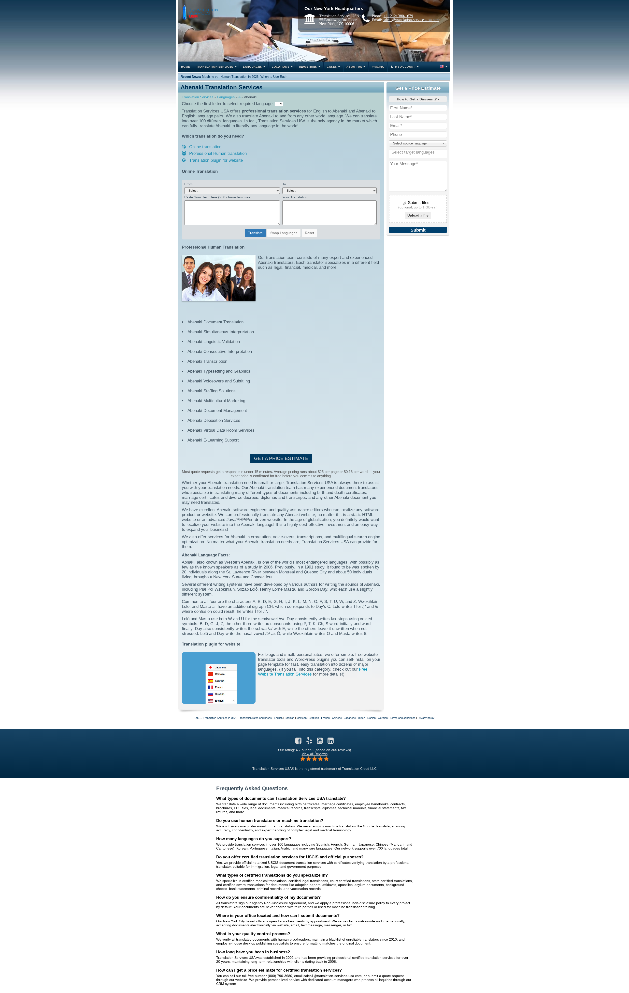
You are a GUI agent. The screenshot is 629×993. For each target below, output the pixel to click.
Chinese (337, 717)
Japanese (350, 717)
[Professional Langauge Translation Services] (199, 11)
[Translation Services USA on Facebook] (298, 742)
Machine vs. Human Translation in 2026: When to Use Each (244, 77)
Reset (309, 233)
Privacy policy (426, 717)
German (383, 717)
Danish (371, 717)
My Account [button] (405, 66)
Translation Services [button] (214, 66)
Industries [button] (308, 66)
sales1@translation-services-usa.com (411, 20)
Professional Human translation (217, 153)
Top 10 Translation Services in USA (215, 717)
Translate (255, 233)
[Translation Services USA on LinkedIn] (331, 742)
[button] (443, 67)
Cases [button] (332, 66)
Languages (226, 97)
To (284, 184)
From (188, 184)
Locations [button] (280, 66)
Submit (418, 230)
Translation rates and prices (255, 717)
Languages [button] (252, 66)
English (278, 717)
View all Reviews (315, 754)
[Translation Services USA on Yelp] (309, 742)
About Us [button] (354, 66)
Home (185, 66)
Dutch (361, 717)
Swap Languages (283, 233)
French (325, 717)
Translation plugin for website (215, 160)
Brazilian (314, 717)
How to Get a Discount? (417, 99)
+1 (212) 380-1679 (398, 16)
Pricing (378, 66)
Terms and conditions (402, 717)
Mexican (302, 717)
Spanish (289, 717)
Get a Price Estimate (281, 458)
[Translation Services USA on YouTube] (320, 742)
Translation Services (197, 97)
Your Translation (295, 197)
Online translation (204, 146)
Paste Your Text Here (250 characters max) (218, 197)
